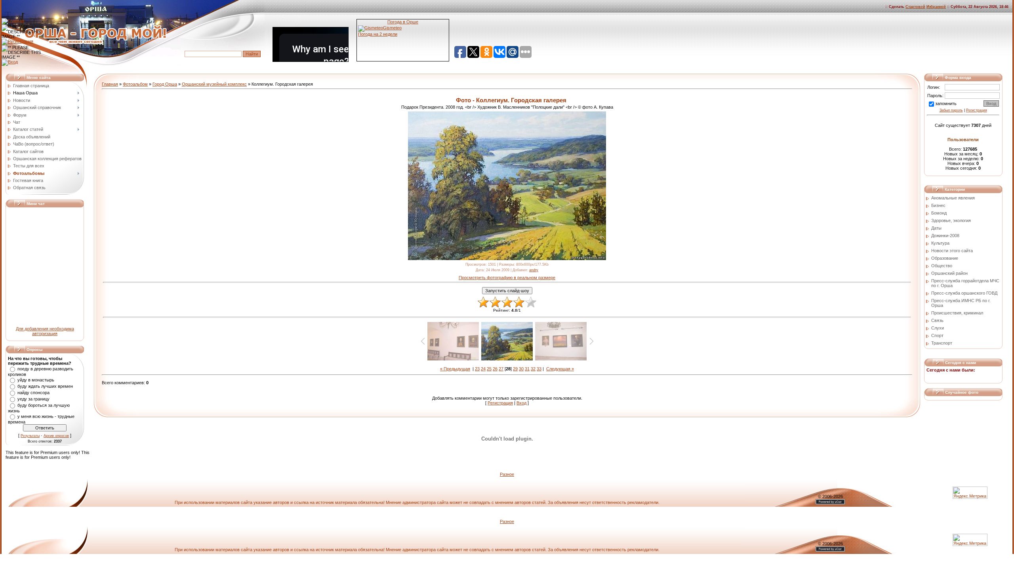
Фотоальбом (135, 84)
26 (495, 368)
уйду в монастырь (35, 379)
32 (533, 368)
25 (489, 368)
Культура (940, 243)
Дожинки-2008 (945, 235)
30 (521, 368)
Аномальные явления (953, 197)
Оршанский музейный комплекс (214, 84)
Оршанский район (949, 273)
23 (477, 368)
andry (533, 270)
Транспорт (941, 343)
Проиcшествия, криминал (957, 312)
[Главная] (13, 20)
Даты (936, 228)
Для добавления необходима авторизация (45, 331)
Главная (110, 84)
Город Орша (164, 84)
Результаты (30, 436)
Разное (507, 474)
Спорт (937, 335)
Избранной (936, 7)
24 (483, 368)
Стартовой (915, 7)
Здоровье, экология (951, 220)
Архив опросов (56, 436)
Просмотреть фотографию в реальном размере (507, 277)
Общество (941, 265)
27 (501, 368)
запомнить (946, 103)
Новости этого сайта (952, 250)
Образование (944, 258)
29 (515, 368)
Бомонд (939, 213)
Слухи (937, 328)
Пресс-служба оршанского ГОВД (964, 293)
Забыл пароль (951, 110)
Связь (937, 320)
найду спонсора (33, 392)
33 (539, 368)
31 (527, 368)
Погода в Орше (402, 21)
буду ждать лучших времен (45, 386)
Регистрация (500, 402)
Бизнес (938, 205)
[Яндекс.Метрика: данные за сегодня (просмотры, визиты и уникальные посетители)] (970, 540)
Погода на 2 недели (377, 34)
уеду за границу (33, 399)
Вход (521, 402)
